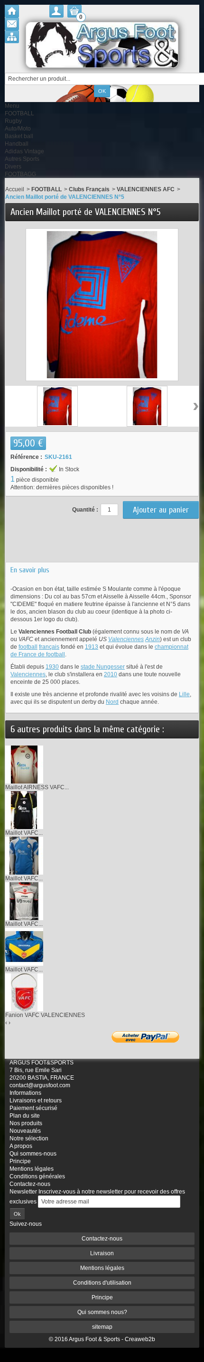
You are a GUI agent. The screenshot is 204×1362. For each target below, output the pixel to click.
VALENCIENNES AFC (146, 189)
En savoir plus (29, 570)
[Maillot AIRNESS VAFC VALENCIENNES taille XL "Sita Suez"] (24, 764)
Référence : (26, 457)
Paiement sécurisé (33, 1108)
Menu (12, 106)
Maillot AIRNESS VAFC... (37, 787)
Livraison (102, 1253)
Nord (112, 702)
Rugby (13, 121)
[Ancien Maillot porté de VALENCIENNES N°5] (57, 406)
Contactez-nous (29, 1184)
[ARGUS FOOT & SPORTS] (102, 45)
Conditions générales (37, 1176)
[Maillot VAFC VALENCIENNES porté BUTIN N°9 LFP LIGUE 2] (24, 900)
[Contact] (12, 24)
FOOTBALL (19, 113)
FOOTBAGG (20, 174)
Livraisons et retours (35, 1100)
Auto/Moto (18, 128)
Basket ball (19, 136)
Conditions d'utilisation (102, 1282)
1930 (52, 666)
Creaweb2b (140, 1339)
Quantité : (85, 509)
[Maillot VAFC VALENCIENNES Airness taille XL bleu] (24, 855)
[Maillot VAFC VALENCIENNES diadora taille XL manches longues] (24, 946)
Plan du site (24, 1115)
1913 (91, 647)
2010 (110, 674)
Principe (20, 1161)
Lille (184, 694)
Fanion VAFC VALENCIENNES (45, 1015)
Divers (13, 166)
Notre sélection (28, 1138)
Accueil (14, 189)
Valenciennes (126, 639)
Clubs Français (89, 189)
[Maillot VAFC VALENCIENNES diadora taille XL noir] (24, 809)
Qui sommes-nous (32, 1153)
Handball (16, 143)
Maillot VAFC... (24, 833)
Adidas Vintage (24, 151)
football (28, 647)
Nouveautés (25, 1131)
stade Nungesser (103, 666)
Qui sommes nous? (102, 1312)
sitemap (102, 1327)
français (49, 647)
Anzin (152, 639)
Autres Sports (22, 159)
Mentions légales (31, 1169)
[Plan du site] (12, 37)
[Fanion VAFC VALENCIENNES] (24, 992)
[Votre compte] (56, 11)
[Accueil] (12, 11)
